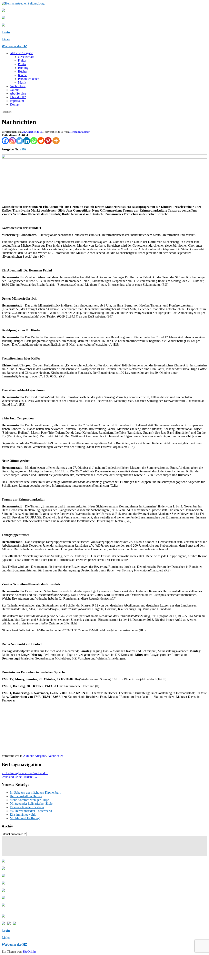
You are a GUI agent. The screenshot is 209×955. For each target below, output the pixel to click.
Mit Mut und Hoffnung (25, 818)
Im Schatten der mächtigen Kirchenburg (35, 792)
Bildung (23, 67)
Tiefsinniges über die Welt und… (25, 773)
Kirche (22, 75)
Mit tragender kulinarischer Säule (31, 803)
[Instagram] (12, 140)
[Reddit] (40, 140)
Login (6, 32)
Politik (22, 64)
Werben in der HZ (14, 46)
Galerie (14, 90)
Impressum (17, 101)
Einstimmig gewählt (23, 814)
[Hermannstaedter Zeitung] (23, 3)
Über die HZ (18, 97)
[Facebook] (5, 140)
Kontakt (15, 104)
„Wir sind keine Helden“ (19, 777)
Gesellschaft (26, 56)
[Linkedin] (26, 140)
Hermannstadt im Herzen (26, 796)
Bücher (22, 71)
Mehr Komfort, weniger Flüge (29, 800)
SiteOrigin (29, 951)
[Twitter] (19, 140)
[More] (56, 140)
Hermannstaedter (79, 131)
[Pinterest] (48, 140)
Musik (22, 82)
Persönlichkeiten (28, 79)
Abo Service (18, 93)
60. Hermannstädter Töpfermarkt (31, 811)
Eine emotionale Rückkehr (27, 807)
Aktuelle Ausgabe (21, 53)
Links (6, 39)
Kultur (22, 60)
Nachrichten (18, 86)
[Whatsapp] (33, 140)
